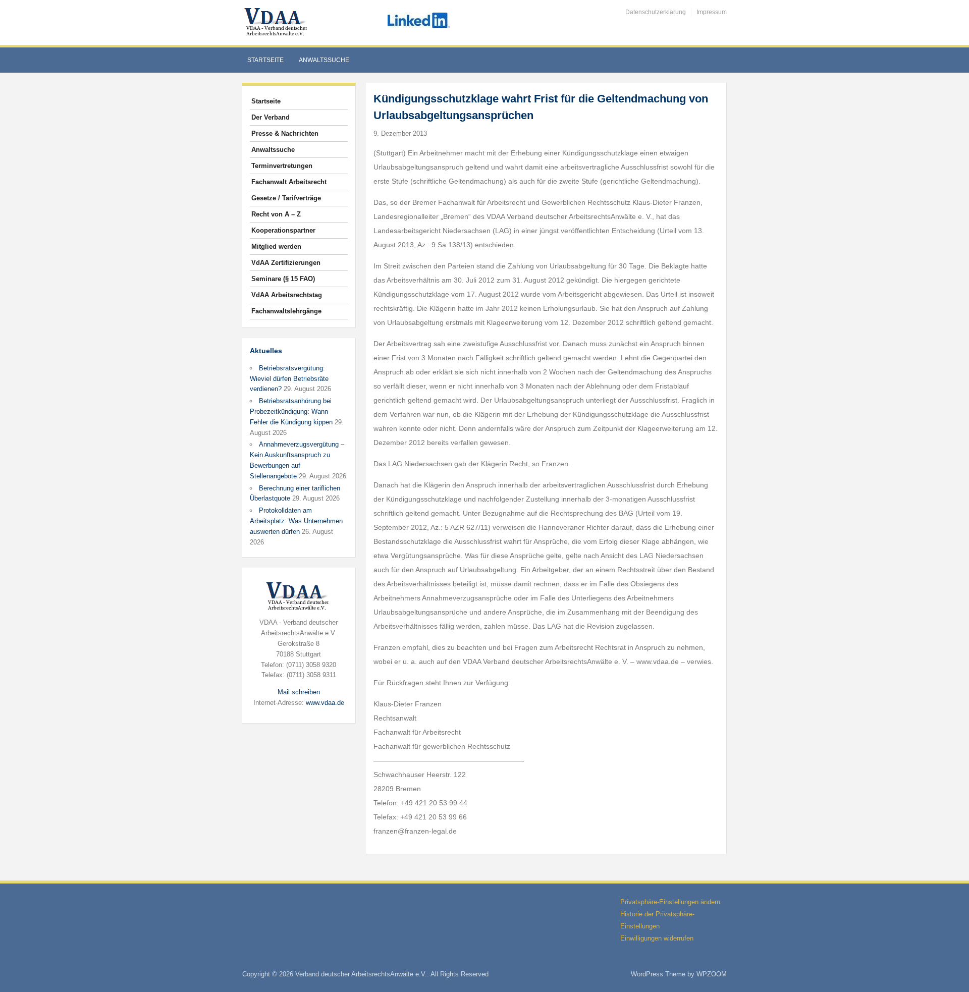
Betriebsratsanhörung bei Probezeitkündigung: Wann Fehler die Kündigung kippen (291, 411)
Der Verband (270, 117)
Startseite (265, 60)
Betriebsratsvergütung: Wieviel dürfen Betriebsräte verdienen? (289, 378)
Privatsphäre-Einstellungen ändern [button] (670, 902)
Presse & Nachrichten (284, 133)
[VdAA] (277, 22)
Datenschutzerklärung (655, 12)
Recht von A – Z (276, 214)
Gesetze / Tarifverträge (286, 198)
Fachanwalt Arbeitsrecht (289, 182)
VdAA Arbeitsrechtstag (286, 295)
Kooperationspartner (283, 230)
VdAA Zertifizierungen (285, 262)
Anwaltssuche (324, 60)
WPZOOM (711, 974)
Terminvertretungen (281, 166)
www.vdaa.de (325, 702)
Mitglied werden (276, 246)
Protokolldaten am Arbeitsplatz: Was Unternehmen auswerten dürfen (296, 521)
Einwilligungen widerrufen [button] (656, 938)
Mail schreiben (299, 692)
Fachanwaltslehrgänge (286, 311)
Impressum (711, 12)
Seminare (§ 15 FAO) (283, 279)
